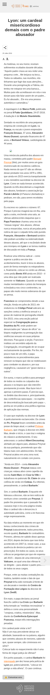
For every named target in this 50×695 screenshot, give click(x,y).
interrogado (9, 661)
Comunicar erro (13, 677)
